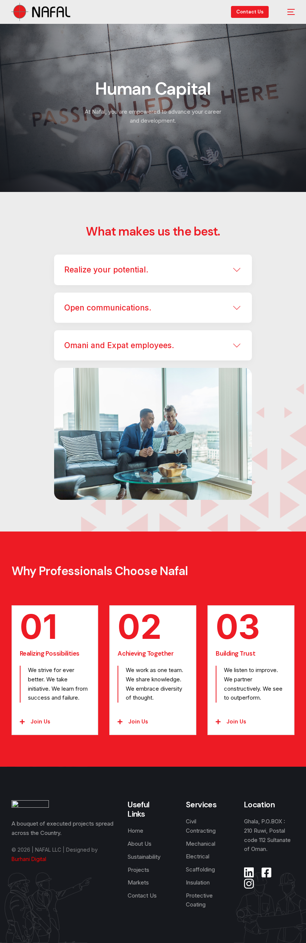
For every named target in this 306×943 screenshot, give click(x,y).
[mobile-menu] (287, 12)
